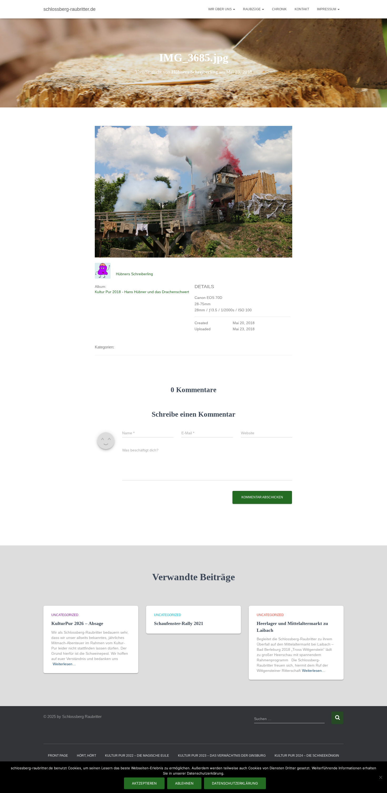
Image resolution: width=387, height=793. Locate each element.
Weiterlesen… (64, 664)
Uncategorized (64, 615)
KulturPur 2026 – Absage (77, 623)
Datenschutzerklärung (235, 783)
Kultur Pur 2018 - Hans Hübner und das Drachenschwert (142, 292)
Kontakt (302, 9)
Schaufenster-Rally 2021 (178, 623)
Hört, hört (86, 755)
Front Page (58, 755)
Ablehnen (184, 783)
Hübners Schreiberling (134, 274)
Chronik (279, 9)
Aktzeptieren (144, 783)
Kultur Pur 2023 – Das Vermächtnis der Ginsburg (222, 755)
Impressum (327, 9)
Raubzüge (252, 9)
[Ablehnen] (380, 777)
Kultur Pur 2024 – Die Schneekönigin (307, 755)
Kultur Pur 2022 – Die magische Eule (137, 755)
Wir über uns (220, 9)
